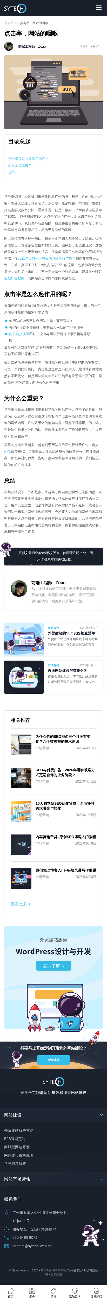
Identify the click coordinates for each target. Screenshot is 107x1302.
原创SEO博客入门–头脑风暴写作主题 (66, 870)
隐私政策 (56, 1274)
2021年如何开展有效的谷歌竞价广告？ (47, 258)
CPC (7, 452)
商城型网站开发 (17, 1147)
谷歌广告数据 (14, 278)
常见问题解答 (15, 1164)
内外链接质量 (19, 334)
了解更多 (73, 642)
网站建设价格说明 (18, 1155)
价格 (53, 1296)
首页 (11, 1296)
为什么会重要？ (20, 165)
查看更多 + (21, 904)
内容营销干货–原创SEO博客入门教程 (66, 837)
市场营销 (10, 23)
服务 (32, 1296)
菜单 (99, 7)
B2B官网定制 (14, 1139)
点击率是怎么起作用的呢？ (28, 159)
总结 (11, 172)
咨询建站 (53, 1060)
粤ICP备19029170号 (53, 1270)
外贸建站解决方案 (18, 1130)
